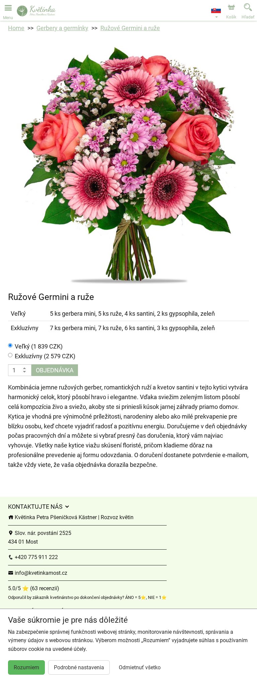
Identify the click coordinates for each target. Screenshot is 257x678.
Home (16, 28)
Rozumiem (26, 667)
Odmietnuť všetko (140, 667)
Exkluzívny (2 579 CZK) (45, 356)
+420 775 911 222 (35, 557)
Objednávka (55, 370)
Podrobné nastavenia (79, 667)
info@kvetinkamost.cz (40, 573)
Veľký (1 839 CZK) (39, 346)
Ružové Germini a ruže (130, 28)
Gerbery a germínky (62, 28)
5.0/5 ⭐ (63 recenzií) (33, 588)
